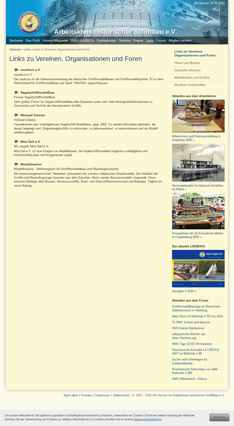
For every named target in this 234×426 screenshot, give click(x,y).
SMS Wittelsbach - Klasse (189, 379)
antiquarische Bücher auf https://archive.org (188, 335)
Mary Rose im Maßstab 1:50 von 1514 (197, 316)
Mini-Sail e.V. (30, 141)
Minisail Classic (33, 115)
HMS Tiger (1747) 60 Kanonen (192, 344)
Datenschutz (121, 395)
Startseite (15, 49)
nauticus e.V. (31, 69)
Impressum (102, 395)
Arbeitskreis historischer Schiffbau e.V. (199, 395)
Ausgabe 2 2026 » (184, 291)
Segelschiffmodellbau (38, 92)
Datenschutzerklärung (148, 419)
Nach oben (71, 395)
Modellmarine (31, 164)
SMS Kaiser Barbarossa (188, 328)
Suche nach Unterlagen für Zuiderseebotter (189, 361)
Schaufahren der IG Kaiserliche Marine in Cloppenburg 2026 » (197, 235)
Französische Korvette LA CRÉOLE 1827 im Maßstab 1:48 (195, 351)
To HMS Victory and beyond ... (192, 322)
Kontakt (86, 395)
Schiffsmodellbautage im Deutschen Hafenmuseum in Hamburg (196, 308)
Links (27, 49)
